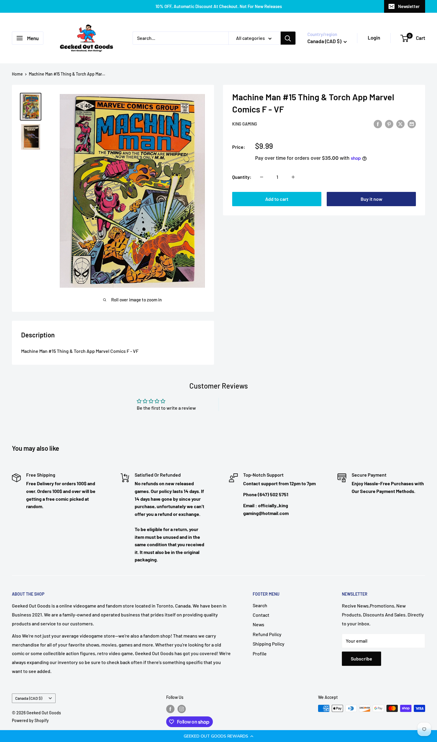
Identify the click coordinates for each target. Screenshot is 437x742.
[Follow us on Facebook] (170, 709)
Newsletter (409, 6)
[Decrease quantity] (261, 177)
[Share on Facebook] (378, 123)
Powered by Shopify (30, 720)
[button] (218, 736)
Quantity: (241, 177)
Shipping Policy (268, 643)
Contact (261, 615)
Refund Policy (267, 634)
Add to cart (276, 199)
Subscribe (361, 658)
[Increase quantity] (293, 177)
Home (17, 73)
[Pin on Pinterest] (389, 123)
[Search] (288, 38)
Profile (260, 653)
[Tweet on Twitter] (400, 123)
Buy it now (371, 199)
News (258, 624)
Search (260, 605)
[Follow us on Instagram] (181, 709)
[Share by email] (412, 123)
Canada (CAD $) (28, 698)
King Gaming (244, 124)
